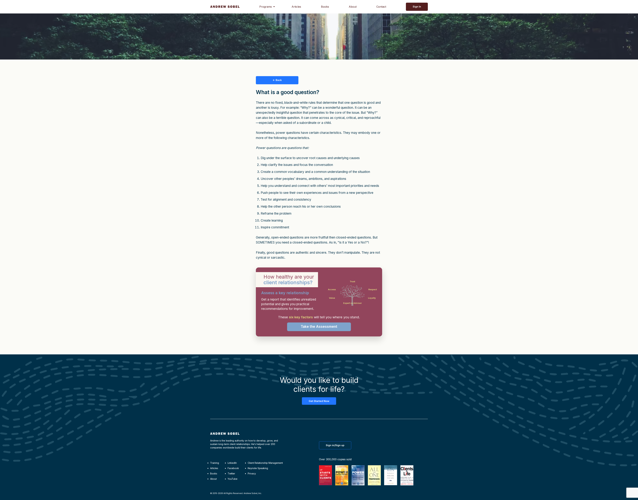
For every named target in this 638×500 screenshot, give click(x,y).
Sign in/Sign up (335, 445)
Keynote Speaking (258, 468)
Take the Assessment (319, 326)
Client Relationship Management (265, 462)
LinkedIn (232, 462)
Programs (265, 6)
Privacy (252, 473)
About (353, 6)
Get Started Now (319, 401)
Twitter (231, 473)
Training (214, 462)
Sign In (417, 6)
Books (325, 6)
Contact (381, 6)
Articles (296, 6)
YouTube (232, 478)
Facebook (233, 468)
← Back (277, 80)
